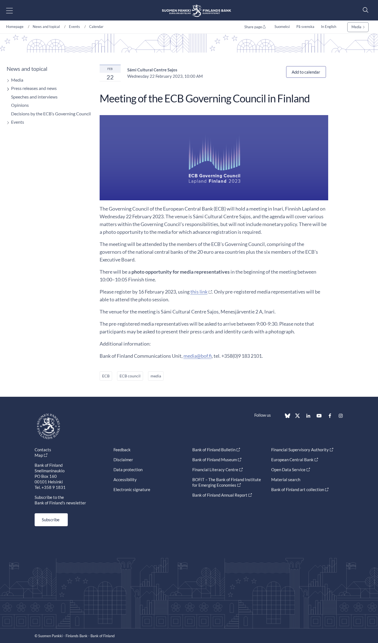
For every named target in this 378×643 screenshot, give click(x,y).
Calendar (96, 26)
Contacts (43, 449)
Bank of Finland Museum (214, 459)
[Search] (364, 10)
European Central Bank (292, 459)
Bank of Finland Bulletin (213, 449)
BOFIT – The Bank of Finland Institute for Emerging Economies (226, 482)
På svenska (305, 26)
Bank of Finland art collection (297, 489)
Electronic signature (131, 489)
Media (356, 27)
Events (74, 26)
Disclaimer (123, 459)
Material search (285, 479)
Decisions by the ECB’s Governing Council (51, 113)
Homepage (15, 26)
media (156, 376)
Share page (253, 27)
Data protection (128, 469)
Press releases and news (34, 88)
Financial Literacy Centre (215, 469)
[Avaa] (6, 80)
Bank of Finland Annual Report (219, 494)
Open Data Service (288, 469)
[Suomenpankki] (196, 10)
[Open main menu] (14, 10)
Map (39, 455)
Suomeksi (282, 26)
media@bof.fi (197, 356)
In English (328, 26)
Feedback (122, 449)
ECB (106, 376)
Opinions (20, 105)
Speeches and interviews (34, 96)
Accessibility (125, 479)
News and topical (46, 26)
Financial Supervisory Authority (300, 449)
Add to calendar (306, 71)
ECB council (130, 376)
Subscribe (50, 519)
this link (199, 292)
